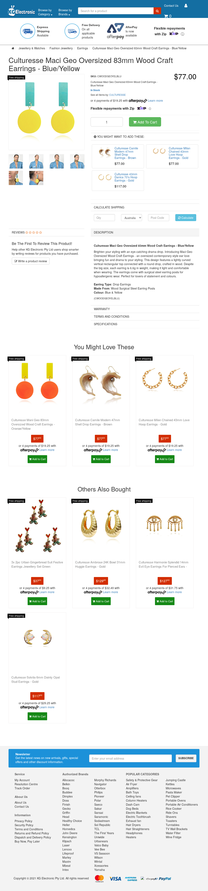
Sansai (98, 813)
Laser (66, 845)
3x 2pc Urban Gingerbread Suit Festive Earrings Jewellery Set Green (37, 564)
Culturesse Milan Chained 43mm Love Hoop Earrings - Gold (164, 422)
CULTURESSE (117, 94)
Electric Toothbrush (138, 817)
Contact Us (171, 5)
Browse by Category (45, 12)
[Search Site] (157, 10)
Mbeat (66, 865)
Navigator (100, 784)
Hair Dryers (133, 825)
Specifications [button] (105, 324)
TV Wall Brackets (176, 829)
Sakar (98, 808)
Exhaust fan (133, 821)
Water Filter (173, 833)
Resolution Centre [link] (26, 784)
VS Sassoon (102, 853)
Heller (66, 825)
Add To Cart (146, 121)
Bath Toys (132, 792)
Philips (98, 792)
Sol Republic (102, 825)
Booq (65, 788)
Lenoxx (67, 849)
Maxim (66, 861)
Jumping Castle (176, 780)
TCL (97, 829)
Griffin (66, 813)
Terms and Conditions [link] (29, 829)
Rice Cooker (174, 808)
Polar (97, 800)
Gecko (66, 808)
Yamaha (99, 870)
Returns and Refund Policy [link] (32, 833)
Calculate (187, 218)
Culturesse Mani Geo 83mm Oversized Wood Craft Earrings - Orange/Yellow (33, 424)
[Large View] (16, 161)
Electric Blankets (136, 813)
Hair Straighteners (137, 829)
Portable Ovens (176, 800)
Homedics (68, 829)
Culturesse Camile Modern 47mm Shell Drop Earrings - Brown (97, 422)
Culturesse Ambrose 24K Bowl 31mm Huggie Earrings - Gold (100, 564)
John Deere (69, 833)
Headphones (134, 833)
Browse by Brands (65, 12)
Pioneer (99, 796)
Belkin (66, 784)
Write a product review (32, 261)
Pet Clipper (173, 796)
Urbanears (101, 841)
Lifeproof (68, 853)
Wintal (98, 861)
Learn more (155, 100)
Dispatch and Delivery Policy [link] (33, 837)
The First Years (104, 833)
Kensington (69, 837)
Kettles (170, 784)
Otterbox (99, 788)
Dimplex (67, 796)
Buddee (67, 792)
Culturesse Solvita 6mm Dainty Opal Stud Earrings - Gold (35, 679)
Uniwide (99, 837)
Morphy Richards (105, 780)
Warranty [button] (102, 309)
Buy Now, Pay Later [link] (27, 841)
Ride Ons (172, 813)
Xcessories (101, 865)
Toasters (171, 821)
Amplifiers (132, 788)
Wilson (98, 857)
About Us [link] (20, 802)
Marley (66, 857)
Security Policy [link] (24, 825)
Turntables (172, 825)
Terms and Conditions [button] (111, 316)
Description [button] (103, 232)
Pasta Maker (174, 792)
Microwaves (173, 788)
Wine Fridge (173, 837)
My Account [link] (22, 780)
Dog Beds (132, 808)
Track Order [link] (22, 788)
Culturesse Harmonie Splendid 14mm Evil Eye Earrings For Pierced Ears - (163, 564)
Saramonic (101, 817)
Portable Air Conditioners (182, 804)
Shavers (171, 817)
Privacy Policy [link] (23, 821)
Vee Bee (99, 849)
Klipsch (67, 841)
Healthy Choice (72, 821)
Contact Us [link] (22, 806)
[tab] (46, 232)
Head (65, 817)
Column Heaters (136, 800)
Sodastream (102, 821)
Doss (65, 800)
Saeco (98, 804)
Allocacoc (68, 780)
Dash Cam (133, 804)
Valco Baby (101, 845)
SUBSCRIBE (186, 758)
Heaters (131, 837)
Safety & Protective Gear (142, 780)
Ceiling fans (133, 796)
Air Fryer (131, 784)
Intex (65, 870)
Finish (66, 804)
